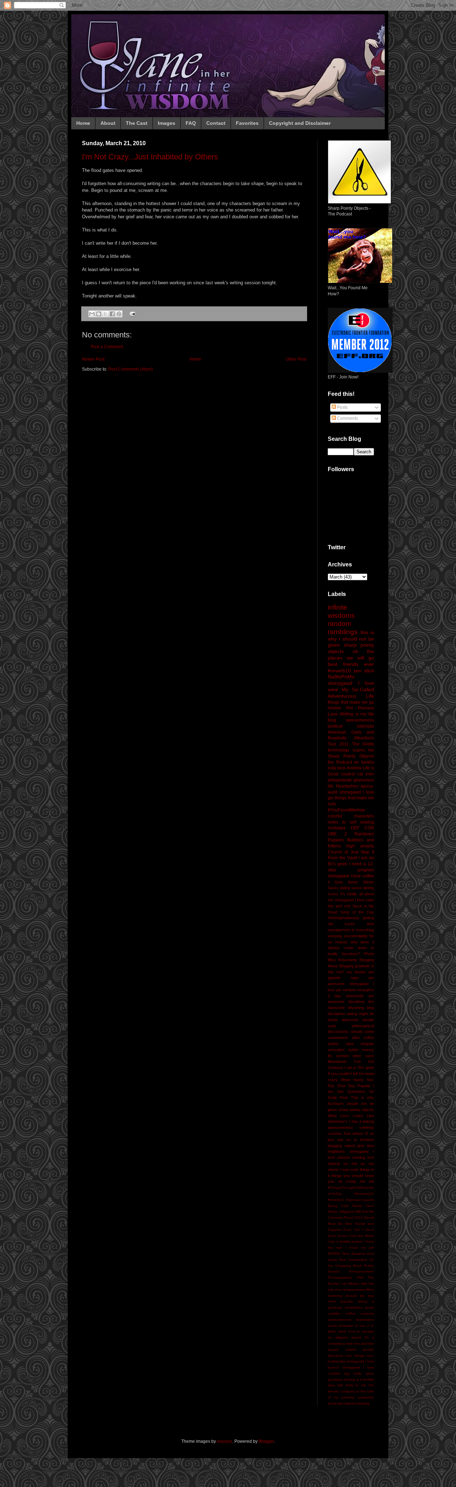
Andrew (354, 767)
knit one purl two (360, 1343)
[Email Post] (132, 313)
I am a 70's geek (359, 1067)
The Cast (136, 123)
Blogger (266, 1441)
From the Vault (342, 857)
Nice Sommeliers (353, 1260)
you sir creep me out (351, 1181)
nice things (354, 1356)
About (107, 123)
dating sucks (351, 888)
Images (166, 123)
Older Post (296, 359)
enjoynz (224, 1441)
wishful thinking (356, 1403)
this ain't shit (339, 906)
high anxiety (360, 846)
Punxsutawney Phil (345, 1277)
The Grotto (363, 744)
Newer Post (93, 359)
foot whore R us (359, 1133)
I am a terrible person (345, 1241)
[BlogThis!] (98, 313)
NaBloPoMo (341, 676)
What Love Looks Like (351, 1116)
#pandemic (337, 1061)
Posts (342, 407)
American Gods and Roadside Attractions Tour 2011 (351, 738)
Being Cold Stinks (345, 1206)
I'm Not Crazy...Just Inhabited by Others (150, 156)
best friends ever (351, 664)
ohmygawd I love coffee (351, 876)
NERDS (334, 1254)
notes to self (342, 822)
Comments (347, 418)
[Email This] (91, 313)
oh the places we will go (351, 654)
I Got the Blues (361, 1236)
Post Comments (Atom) (130, 369)
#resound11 (364, 1194)
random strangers (358, 990)
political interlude (351, 726)
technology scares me (351, 750)
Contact (216, 123)
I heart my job (360, 1247)
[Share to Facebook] (112, 313)
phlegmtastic (340, 780)
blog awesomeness (351, 720)
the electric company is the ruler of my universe (351, 1391)
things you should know (352, 1175)
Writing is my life (357, 714)
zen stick (363, 670)
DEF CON (362, 827)
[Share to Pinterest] (119, 313)
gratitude (362, 966)
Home (83, 123)
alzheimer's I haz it (344, 1121)
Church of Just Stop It (351, 852)
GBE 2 (337, 833)
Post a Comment (107, 346)
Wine (370, 1290)
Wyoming (356, 1007)
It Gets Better (343, 882)
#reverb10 (339, 670)
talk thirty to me (351, 1385)
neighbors (336, 1151)
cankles (334, 1313)
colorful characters (351, 816)
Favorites (247, 123)
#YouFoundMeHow (346, 810)
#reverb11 (336, 1200)
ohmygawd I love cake (354, 900)
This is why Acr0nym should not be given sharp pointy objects (351, 1103)
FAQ (191, 123)
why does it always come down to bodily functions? (351, 948)
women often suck (355, 1056)
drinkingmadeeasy (343, 918)
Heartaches (347, 786)
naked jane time (359, 1146)
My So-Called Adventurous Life (351, 693)
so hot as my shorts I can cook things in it (351, 1169)
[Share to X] (105, 313)
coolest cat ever (357, 773)
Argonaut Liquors (360, 1200)
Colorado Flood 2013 (345, 1217)
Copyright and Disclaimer (300, 123)
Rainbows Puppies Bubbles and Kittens (351, 840)
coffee (350, 1313)
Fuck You (351, 1230)
